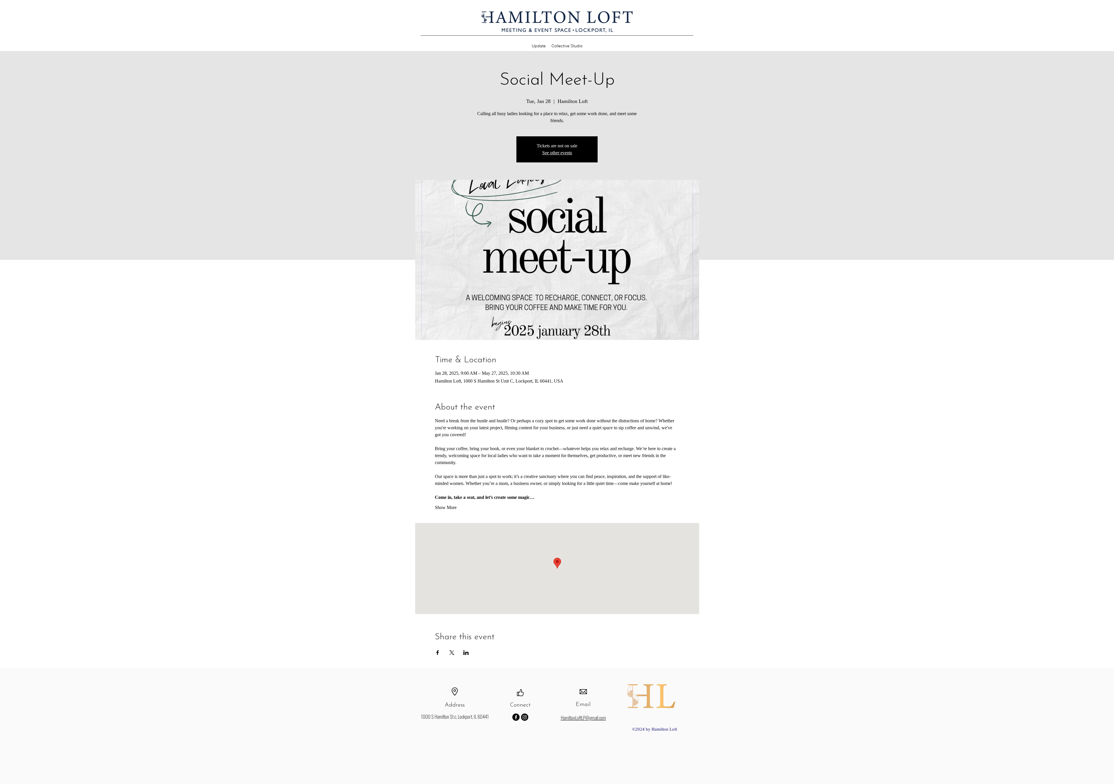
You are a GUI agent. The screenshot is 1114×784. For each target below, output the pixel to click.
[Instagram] (524, 717)
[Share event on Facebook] (437, 652)
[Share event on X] (452, 652)
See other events (557, 152)
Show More (446, 507)
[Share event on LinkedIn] (466, 652)
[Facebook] (516, 717)
